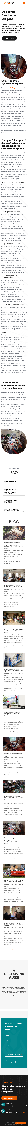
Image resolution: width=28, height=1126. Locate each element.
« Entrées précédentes (8, 950)
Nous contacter (9, 1098)
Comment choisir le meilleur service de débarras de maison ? (13, 796)
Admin (7, 546)
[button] (20, 1123)
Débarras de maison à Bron (7, 987)
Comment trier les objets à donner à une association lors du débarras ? (13, 671)
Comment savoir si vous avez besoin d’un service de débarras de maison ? (13, 924)
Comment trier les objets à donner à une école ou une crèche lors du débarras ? (12, 544)
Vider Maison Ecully (13, 991)
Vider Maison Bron (16, 990)
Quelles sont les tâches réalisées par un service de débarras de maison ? (13, 882)
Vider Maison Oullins (21, 991)
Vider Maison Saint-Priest (7, 992)
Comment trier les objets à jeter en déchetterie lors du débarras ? (14, 628)
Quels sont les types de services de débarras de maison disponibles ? (13, 839)
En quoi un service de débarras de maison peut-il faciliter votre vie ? (13, 755)
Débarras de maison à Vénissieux (13, 988)
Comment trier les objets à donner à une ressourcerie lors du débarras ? (13, 586)
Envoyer (10, 1062)
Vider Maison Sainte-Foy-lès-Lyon (19, 992)
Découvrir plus (9, 38)
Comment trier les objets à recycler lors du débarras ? (12, 712)
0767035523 (22, 1112)
